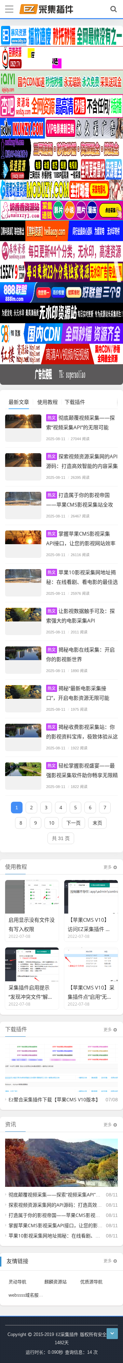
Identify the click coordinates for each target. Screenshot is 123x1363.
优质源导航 (91, 1282)
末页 (97, 823)
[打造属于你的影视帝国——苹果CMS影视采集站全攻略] (23, 505)
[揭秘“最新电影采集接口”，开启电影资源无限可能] (23, 698)
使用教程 (47, 401)
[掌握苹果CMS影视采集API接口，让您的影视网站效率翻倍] (23, 544)
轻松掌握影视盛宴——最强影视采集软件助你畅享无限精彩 (82, 775)
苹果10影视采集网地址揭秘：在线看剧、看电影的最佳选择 (82, 581)
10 (51, 823)
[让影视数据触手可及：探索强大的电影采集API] (23, 621)
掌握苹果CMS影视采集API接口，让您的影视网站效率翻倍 (80, 543)
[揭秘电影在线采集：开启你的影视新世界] (23, 660)
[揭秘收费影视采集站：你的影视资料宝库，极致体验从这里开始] (23, 737)
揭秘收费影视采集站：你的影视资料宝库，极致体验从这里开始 (82, 736)
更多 (108, 867)
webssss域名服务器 (28, 1295)
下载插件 (75, 401)
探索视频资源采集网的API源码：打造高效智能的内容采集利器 (82, 466)
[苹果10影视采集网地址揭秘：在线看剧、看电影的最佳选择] (23, 583)
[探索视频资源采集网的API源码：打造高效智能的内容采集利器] (23, 467)
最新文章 (19, 401)
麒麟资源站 (55, 1282)
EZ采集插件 (67, 1334)
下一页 (73, 823)
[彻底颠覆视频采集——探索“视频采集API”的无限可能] (23, 428)
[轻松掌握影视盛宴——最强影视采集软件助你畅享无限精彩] (23, 776)
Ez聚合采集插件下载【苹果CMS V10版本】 (54, 1099)
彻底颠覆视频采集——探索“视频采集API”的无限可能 (64, 1194)
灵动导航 (17, 1282)
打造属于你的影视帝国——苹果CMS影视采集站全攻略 (79, 504)
